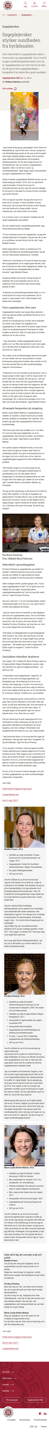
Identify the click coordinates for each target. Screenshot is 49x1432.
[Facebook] (40, 1413)
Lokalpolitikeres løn (10, 794)
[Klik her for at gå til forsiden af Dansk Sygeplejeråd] (13, 5)
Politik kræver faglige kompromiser (17, 789)
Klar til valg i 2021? (10, 800)
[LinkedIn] (45, 1413)
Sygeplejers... (12, 15)
